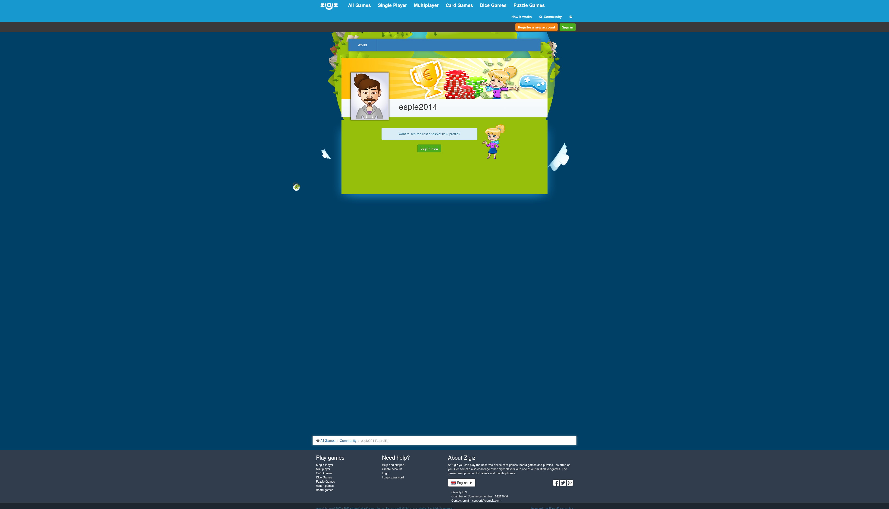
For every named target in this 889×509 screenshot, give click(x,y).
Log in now (429, 148)
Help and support (393, 465)
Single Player (392, 5)
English (462, 482)
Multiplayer (426, 5)
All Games (359, 5)
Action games (325, 486)
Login (385, 473)
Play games (330, 457)
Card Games (459, 5)
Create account (392, 469)
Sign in (567, 27)
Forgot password (393, 477)
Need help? (396, 457)
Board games (324, 490)
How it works (521, 16)
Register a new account (536, 27)
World (362, 45)
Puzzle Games (529, 5)
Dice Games (493, 5)
